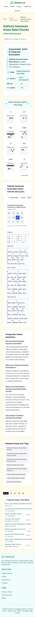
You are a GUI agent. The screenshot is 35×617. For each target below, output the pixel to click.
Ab (9, 213)
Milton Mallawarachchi (12, 546)
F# (18, 222)
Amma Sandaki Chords (13, 514)
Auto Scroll (14, 197)
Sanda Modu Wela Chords (14, 534)
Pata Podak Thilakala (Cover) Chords (18, 539)
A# (18, 213)
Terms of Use (7, 595)
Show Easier (24, 175)
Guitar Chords (7, 573)
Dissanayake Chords (14, 482)
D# (22, 217)
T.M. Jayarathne (10, 511)
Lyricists (17, 11)
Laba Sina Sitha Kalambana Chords (18, 524)
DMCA (4, 598)
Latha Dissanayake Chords (16, 474)
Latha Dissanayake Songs (16, 478)
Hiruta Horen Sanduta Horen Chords (18, 509)
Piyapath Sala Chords (13, 544)
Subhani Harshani (10, 526)
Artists (12, 6)
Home (6, 6)
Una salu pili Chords (12, 519)
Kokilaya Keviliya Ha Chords (15, 529)
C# (13, 217)
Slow (29, 197)
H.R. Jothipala (9, 531)
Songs (19, 6)
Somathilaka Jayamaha (12, 521)
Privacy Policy (7, 592)
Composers (27, 6)
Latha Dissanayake (14, 19)
